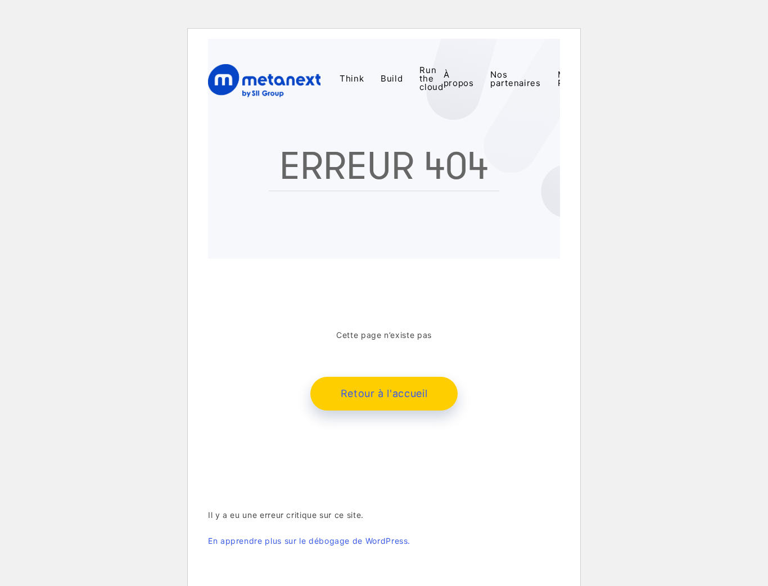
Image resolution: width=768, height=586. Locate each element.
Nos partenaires (515, 79)
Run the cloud (431, 79)
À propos (459, 79)
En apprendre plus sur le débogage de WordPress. (309, 541)
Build (392, 79)
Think (352, 79)
